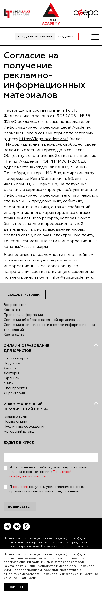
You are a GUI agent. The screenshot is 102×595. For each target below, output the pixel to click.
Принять (16, 586)
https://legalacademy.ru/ (43, 139)
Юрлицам (12, 378)
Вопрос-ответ (16, 305)
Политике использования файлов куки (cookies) (42, 574)
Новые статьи (15, 421)
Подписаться (20, 506)
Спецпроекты (15, 388)
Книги (9, 383)
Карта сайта (14, 334)
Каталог (11, 368)
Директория (14, 393)
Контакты (12, 310)
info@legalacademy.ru (71, 278)
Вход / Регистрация (35, 36)
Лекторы (11, 373)
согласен (20, 487)
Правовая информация (23, 315)
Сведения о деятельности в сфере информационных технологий (49, 327)
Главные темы (15, 416)
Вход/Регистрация (25, 294)
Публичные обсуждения (24, 426)
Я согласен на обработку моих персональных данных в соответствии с (48, 472)
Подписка (67, 36)
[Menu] (94, 36)
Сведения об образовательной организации (42, 320)
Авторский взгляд (19, 431)
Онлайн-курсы (16, 358)
